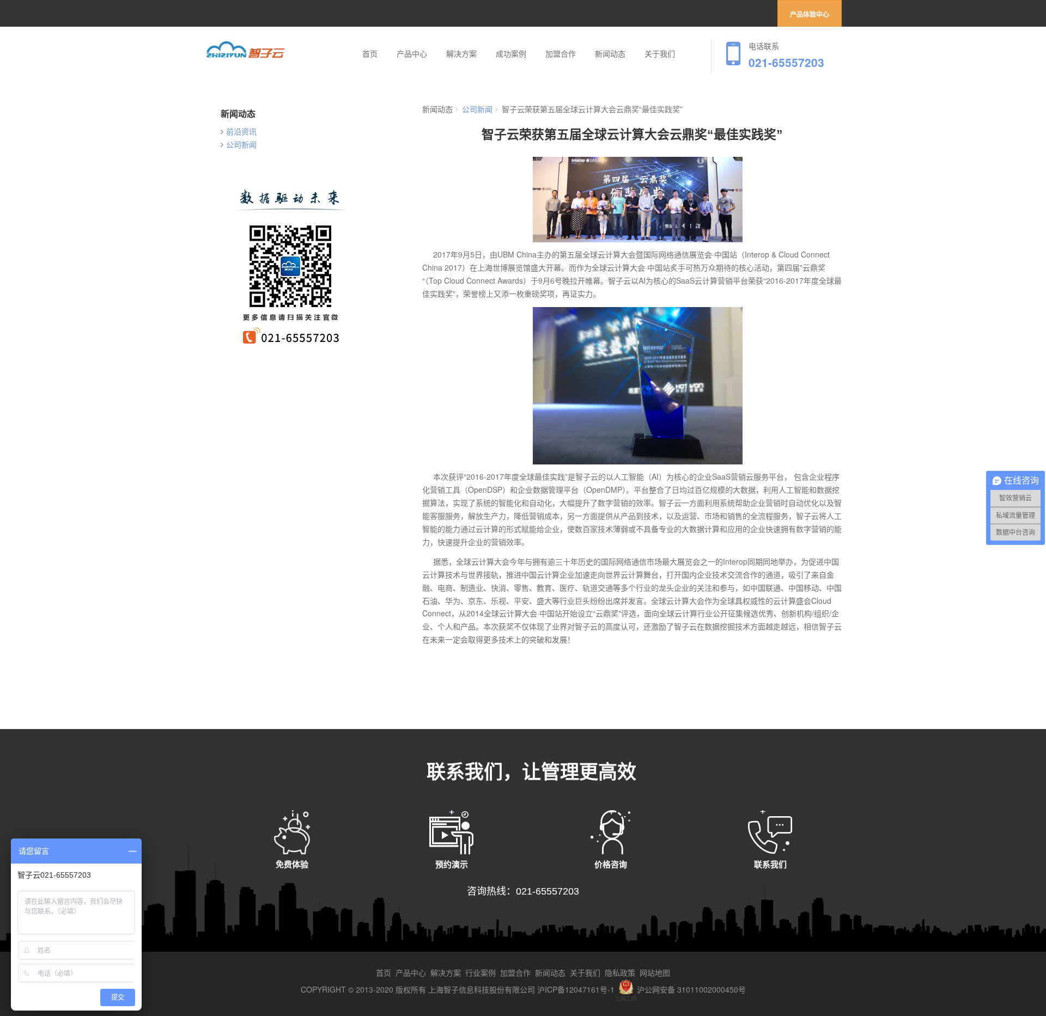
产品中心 (412, 54)
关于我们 (659, 54)
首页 (370, 54)
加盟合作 (560, 54)
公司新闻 (241, 144)
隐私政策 (620, 972)
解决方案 (461, 54)
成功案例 (511, 54)
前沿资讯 (241, 131)
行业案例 (480, 972)
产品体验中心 (809, 15)
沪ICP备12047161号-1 (576, 989)
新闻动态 (610, 54)
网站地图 (655, 972)
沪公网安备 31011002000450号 (691, 989)
